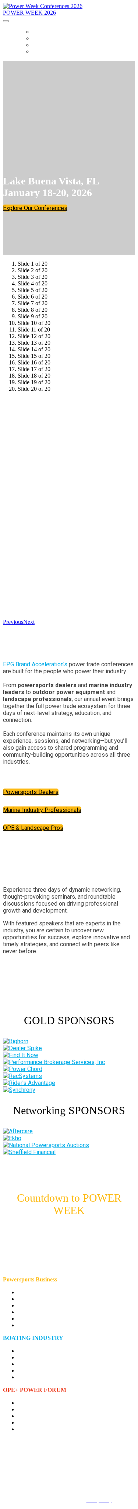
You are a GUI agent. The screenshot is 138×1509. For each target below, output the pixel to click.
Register (44, 52)
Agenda (42, 38)
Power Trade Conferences (68, 32)
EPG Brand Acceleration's (35, 664)
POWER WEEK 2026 (29, 13)
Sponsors (46, 45)
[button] (35, 208)
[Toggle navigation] (6, 21)
